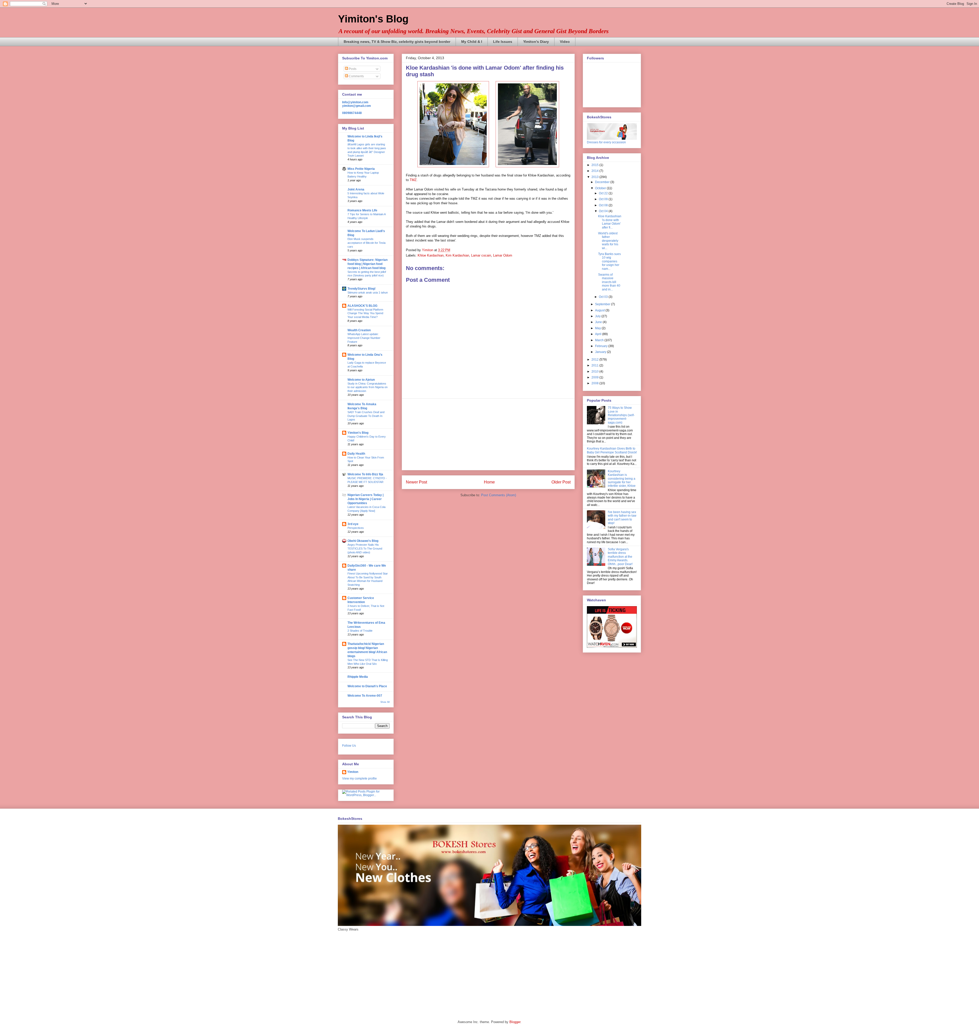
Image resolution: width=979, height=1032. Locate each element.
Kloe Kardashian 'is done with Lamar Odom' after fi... (609, 221)
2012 (595, 359)
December (602, 182)
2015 (595, 165)
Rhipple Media (357, 677)
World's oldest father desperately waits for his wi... (608, 241)
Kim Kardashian (457, 255)
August (600, 310)
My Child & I (471, 42)
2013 (595, 177)
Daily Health (356, 453)
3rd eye (352, 524)
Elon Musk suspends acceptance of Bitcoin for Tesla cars (366, 242)
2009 (595, 377)
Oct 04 (604, 211)
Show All (385, 702)
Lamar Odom (502, 255)
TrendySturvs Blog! (361, 288)
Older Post (561, 482)
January (601, 352)
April (598, 334)
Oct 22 (604, 193)
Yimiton (352, 772)
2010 (595, 371)
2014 (595, 171)
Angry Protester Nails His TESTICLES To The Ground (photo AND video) (364, 548)
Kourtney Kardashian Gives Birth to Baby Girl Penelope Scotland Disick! (612, 450)
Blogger (514, 1022)
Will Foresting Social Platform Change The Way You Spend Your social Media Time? (365, 313)
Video (565, 42)
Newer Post (416, 482)
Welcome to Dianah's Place (367, 686)
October (601, 188)
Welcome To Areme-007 (364, 695)
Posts (352, 69)
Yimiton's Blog (373, 18)
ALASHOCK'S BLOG (362, 306)
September (603, 304)
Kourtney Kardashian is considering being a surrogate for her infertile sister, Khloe (622, 478)
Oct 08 (604, 205)
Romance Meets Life (362, 210)
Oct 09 (604, 199)
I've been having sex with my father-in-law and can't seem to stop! (622, 517)
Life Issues (502, 42)
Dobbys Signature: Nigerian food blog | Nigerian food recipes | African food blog (367, 264)
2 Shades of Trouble (359, 630)
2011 (595, 365)
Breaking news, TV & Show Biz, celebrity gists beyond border (397, 42)
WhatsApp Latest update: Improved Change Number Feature (363, 338)
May (598, 328)
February (601, 346)
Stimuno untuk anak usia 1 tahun (367, 292)
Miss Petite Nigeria (361, 169)
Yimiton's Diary (536, 42)
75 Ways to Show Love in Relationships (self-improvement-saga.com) (621, 415)
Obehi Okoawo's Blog (362, 541)
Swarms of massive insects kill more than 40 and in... (609, 282)
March (599, 340)
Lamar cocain (481, 255)
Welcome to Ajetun (361, 379)
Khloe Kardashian (431, 255)
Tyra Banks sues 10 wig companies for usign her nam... (609, 261)
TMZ (413, 180)
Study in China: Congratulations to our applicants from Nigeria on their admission (367, 387)
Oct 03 (604, 297)
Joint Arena (355, 189)
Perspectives (355, 527)
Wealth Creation (359, 330)
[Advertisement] (488, 434)
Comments (356, 76)
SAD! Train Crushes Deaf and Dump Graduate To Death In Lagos (365, 416)
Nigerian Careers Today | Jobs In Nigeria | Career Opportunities (365, 499)
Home (489, 482)
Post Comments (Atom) (498, 495)
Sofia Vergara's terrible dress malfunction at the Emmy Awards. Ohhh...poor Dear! (620, 556)
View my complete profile (359, 778)
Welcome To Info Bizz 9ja (365, 474)
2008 (595, 383)
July (598, 316)
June (599, 322)
